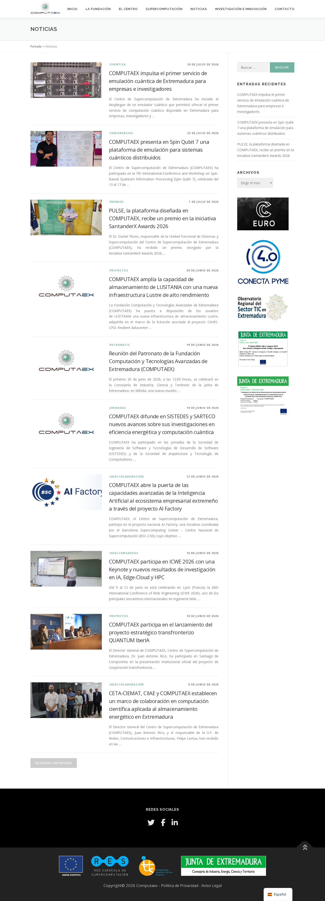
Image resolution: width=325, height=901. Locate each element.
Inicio (72, 9)
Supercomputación (164, 9)
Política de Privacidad (180, 885)
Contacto (285, 9)
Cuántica (117, 64)
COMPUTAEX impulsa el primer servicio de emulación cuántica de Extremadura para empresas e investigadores (158, 80)
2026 (112, 476)
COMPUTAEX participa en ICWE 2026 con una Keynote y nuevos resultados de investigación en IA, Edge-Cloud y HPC (162, 569)
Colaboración (131, 476)
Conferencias (121, 133)
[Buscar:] (252, 67)
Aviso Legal (212, 885)
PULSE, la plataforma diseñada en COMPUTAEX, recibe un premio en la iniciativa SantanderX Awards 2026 (162, 218)
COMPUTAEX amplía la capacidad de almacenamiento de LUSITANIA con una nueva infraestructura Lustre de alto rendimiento (163, 286)
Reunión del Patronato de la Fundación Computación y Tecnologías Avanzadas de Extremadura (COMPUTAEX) (158, 361)
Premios (116, 201)
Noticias (199, 9)
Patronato (119, 345)
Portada (35, 46)
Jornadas (117, 408)
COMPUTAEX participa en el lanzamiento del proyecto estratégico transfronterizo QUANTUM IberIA (160, 632)
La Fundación (98, 9)
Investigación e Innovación (241, 9)
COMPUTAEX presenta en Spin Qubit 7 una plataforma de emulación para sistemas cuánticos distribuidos (159, 149)
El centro (128, 9)
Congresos (128, 553)
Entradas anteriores (53, 763)
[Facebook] (163, 822)
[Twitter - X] (151, 822)
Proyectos (118, 270)
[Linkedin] (175, 822)
